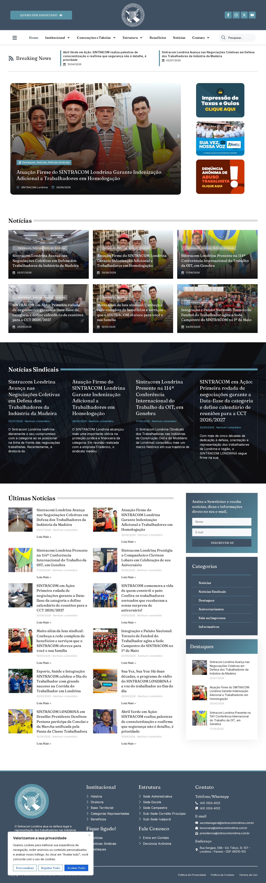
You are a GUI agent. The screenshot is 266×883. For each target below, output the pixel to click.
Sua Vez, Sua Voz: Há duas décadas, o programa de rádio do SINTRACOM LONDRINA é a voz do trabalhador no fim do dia (147, 681)
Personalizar (25, 868)
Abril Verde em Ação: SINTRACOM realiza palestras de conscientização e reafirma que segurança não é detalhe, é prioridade (147, 721)
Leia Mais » (44, 537)
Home (33, 38)
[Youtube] (252, 15)
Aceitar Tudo (76, 868)
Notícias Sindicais (59, 162)
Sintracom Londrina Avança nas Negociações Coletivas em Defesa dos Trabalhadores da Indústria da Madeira (45, 260)
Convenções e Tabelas (94, 38)
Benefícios (158, 38)
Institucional (55, 38)
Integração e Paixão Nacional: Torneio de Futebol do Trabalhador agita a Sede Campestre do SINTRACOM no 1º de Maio (216, 315)
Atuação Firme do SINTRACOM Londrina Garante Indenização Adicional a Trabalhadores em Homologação (131, 260)
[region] (50, 853)
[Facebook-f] (228, 15)
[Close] (89, 835)
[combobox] (237, 38)
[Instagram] (236, 15)
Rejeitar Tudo (50, 868)
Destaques (28, 162)
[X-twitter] (244, 15)
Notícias (179, 38)
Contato (198, 38)
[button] (12, 136)
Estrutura (130, 38)
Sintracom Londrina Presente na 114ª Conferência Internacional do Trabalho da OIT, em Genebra (215, 260)
